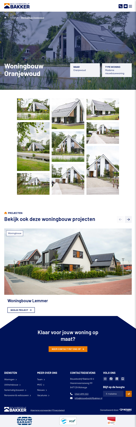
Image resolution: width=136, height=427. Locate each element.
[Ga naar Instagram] (105, 379)
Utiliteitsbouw (11, 384)
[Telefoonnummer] (121, 6)
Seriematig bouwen (14, 390)
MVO (39, 384)
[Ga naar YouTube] (123, 379)
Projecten (14, 17)
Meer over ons (47, 372)
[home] (16, 5)
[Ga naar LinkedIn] (117, 379)
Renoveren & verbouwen (16, 395)
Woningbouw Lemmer (27, 300)
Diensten (10, 372)
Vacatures (42, 395)
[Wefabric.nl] (126, 410)
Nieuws (41, 390)
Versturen (129, 394)
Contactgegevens (82, 372)
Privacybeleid (59, 410)
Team (40, 379)
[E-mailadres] (126, 6)
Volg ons (109, 372)
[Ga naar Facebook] (111, 379)
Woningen (9, 379)
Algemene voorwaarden (41, 410)
